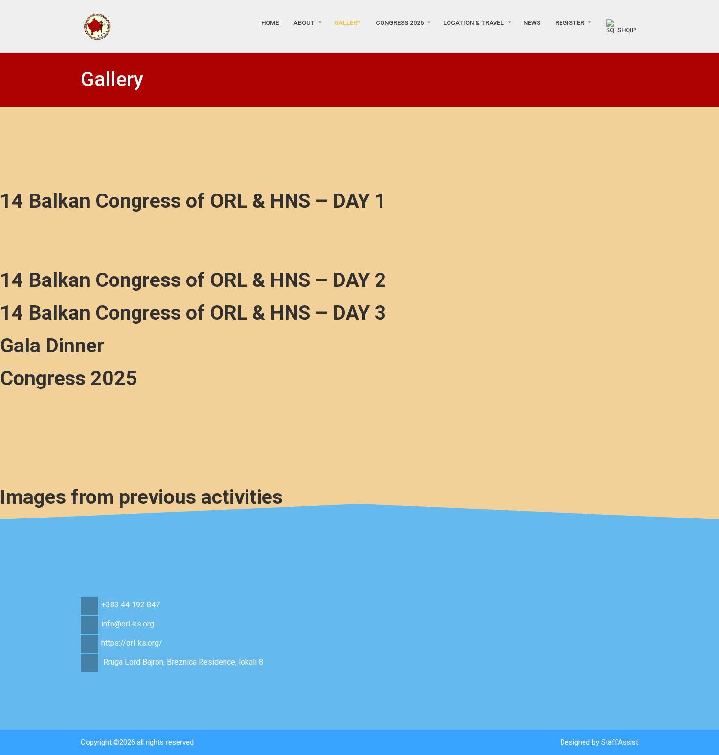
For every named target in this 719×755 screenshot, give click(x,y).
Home (270, 22)
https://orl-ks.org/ (131, 642)
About (304, 22)
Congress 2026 (400, 22)
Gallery (347, 22)
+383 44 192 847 (130, 604)
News (531, 22)
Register (569, 22)
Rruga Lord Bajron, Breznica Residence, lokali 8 (183, 662)
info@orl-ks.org (127, 623)
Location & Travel (473, 22)
